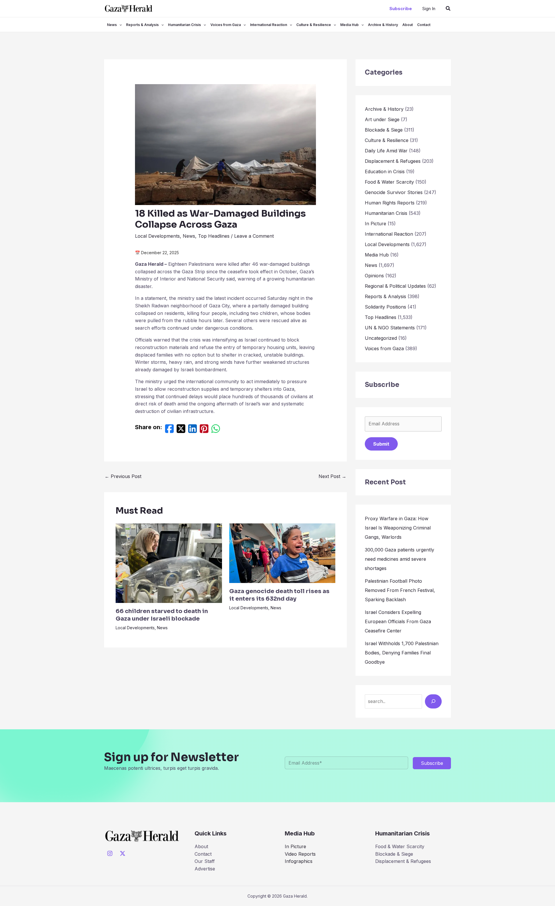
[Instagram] (110, 853)
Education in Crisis (385, 171)
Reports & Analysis (142, 25)
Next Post (332, 476)
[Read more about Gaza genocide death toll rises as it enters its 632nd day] (282, 553)
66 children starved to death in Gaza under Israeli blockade (162, 615)
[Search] (433, 701)
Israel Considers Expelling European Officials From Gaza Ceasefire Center (398, 621)
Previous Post (123, 476)
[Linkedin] (192, 430)
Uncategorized (381, 338)
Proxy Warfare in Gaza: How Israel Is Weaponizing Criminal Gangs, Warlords (398, 528)
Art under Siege (382, 119)
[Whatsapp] (215, 430)
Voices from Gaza (225, 25)
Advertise (205, 869)
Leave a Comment (254, 236)
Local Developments (157, 236)
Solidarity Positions (385, 307)
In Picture (375, 223)
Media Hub (349, 25)
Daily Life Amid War (386, 151)
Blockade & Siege (384, 130)
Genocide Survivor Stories (394, 192)
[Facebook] (169, 430)
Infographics (298, 861)
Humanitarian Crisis (184, 25)
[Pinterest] (204, 430)
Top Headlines (214, 236)
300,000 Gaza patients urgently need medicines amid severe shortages (399, 559)
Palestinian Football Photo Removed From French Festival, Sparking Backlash (400, 590)
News (112, 25)
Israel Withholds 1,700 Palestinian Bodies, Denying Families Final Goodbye (402, 653)
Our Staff (205, 861)
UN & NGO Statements (390, 328)
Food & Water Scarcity (389, 182)
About (407, 25)
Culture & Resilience (313, 25)
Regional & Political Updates (395, 286)
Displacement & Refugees (393, 161)
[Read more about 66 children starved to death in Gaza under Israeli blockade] (169, 563)
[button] (400, 8)
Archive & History (383, 25)
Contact (423, 25)
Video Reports (300, 854)
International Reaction (268, 25)
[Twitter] (181, 430)
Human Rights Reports (390, 203)
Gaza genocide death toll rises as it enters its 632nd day (279, 595)
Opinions (374, 275)
